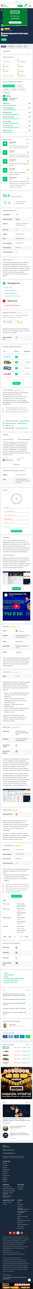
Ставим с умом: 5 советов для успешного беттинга (18, 1127)
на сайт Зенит (16, 588)
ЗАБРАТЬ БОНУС (15, 22)
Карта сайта (20, 1228)
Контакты (20, 1206)
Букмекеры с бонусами (9, 1190)
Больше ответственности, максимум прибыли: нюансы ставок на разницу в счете (16, 1119)
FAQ (25, 46)
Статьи (4, 1204)
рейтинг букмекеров (8, 1044)
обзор (3, 46)
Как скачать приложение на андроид (14, 978)
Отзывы (6, 976)
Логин (20, 5)
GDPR (18, 1218)
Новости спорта (7, 1202)
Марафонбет (6, 1169)
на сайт (28, 1047)
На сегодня (20, 1186)
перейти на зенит (16, 896)
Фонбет (5, 1177)
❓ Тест (16, 1)
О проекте (20, 1204)
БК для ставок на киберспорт (7, 1196)
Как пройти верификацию (11, 980)
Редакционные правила (23, 1220)
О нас (18, 1202)
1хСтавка (5, 1171)
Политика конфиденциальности (23, 1209)
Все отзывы (20, 1226)
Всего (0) (6, 507)
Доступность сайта (22, 1216)
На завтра (20, 1188)
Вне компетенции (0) (9, 511)
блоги (4, 1102)
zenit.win (18, 219)
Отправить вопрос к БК (21, 428)
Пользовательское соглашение (22, 1212)
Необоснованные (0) (9, 522)
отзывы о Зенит (7, 139)
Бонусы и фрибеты (9, 974)
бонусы (19, 46)
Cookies (19, 1214)
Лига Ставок (6, 1175)
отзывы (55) (11, 46)
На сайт (4, 39)
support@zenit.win (22, 423)
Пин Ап (5, 1181)
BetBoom (5, 1179)
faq (4, 990)
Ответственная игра (22, 1224)
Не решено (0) (7, 519)
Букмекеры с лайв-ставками (8, 1193)
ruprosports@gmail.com (9, 1153)
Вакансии (19, 1222)
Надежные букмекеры (9, 1188)
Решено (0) (7, 526)
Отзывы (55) (18, 652)
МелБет (5, 1163)
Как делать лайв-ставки (10, 982)
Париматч (5, 1165)
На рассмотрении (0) (9, 515)
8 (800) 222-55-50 (24, 421)
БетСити (5, 1173)
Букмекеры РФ (7, 1186)
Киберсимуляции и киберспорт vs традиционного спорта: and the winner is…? (20, 1135)
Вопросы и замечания (8, 1150)
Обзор (6, 973)
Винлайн (5, 1167)
